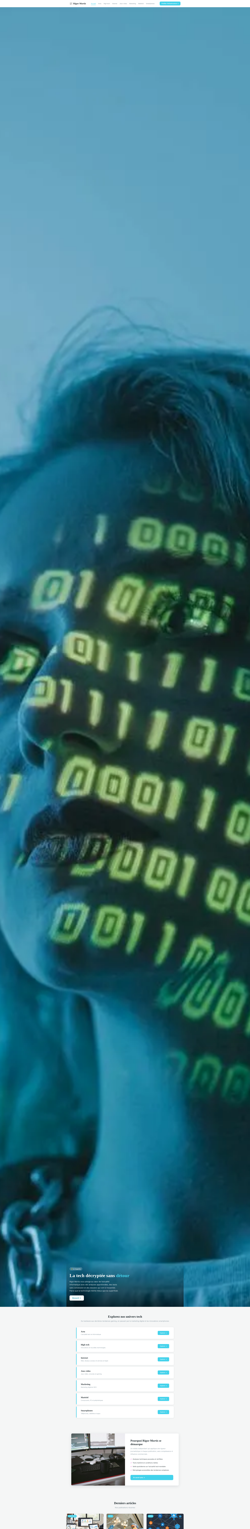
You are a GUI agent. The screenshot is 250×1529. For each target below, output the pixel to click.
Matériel (141, 3)
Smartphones (150, 3)
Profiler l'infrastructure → (170, 3)
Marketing (132, 3)
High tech (107, 3)
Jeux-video (123, 3)
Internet (114, 3)
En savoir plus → (139, 1477)
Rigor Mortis (78, 3)
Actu (99, 3)
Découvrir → (76, 1298)
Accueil (93, 3)
